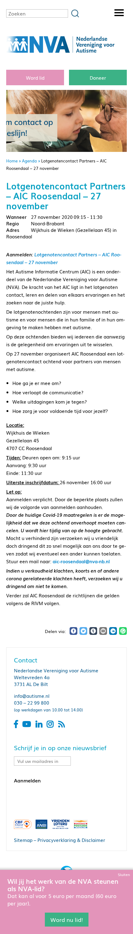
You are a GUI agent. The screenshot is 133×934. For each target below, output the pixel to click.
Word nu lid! (66, 919)
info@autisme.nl (31, 695)
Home (12, 161)
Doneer (98, 77)
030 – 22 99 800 (31, 702)
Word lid (35, 77)
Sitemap (23, 839)
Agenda (29, 161)
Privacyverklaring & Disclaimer (71, 839)
